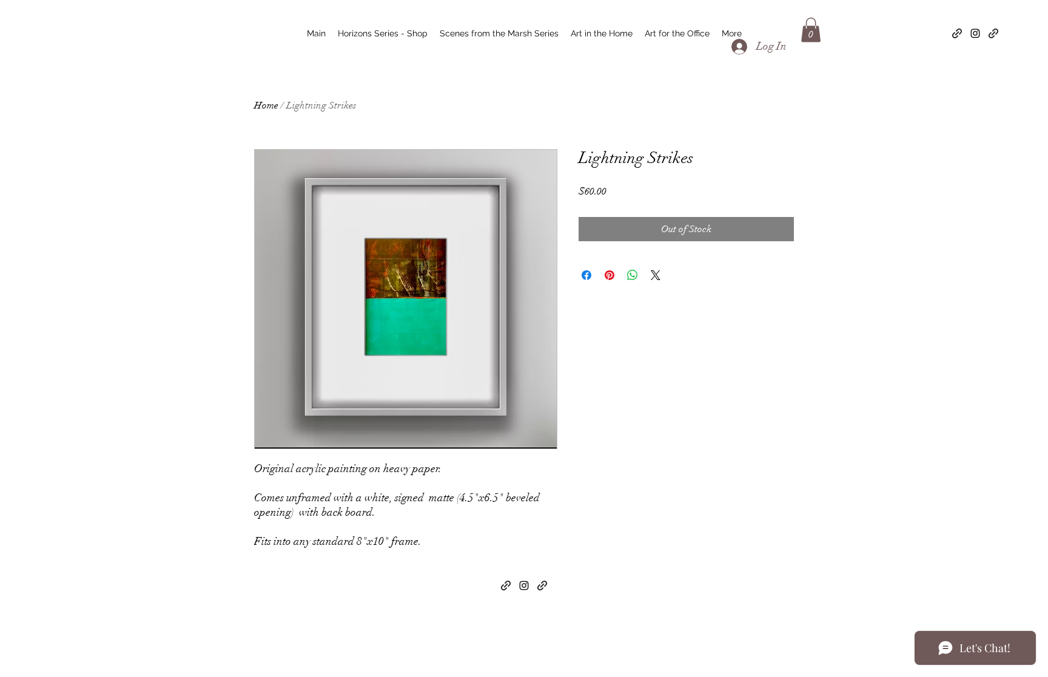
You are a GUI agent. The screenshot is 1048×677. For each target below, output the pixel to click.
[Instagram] (975, 33)
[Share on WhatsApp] (632, 275)
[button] (811, 30)
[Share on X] (655, 275)
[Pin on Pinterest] (609, 275)
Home (266, 105)
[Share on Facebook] (586, 275)
